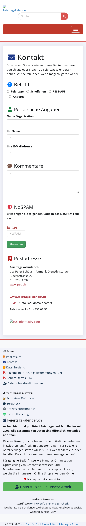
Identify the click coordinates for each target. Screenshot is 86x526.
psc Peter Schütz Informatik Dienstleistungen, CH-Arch (51, 524)
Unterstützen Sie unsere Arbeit (45, 486)
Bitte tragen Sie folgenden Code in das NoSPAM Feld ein (43, 216)
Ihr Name (13, 131)
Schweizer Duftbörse (20, 398)
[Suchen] (64, 16)
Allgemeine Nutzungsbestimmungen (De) (34, 373)
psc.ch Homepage (18, 414)
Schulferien (38, 91)
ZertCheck (13, 403)
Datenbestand (15, 367)
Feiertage (17, 91)
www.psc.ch (18, 284)
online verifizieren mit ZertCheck (49, 503)
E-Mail (14, 303)
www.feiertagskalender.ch (28, 297)
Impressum (13, 357)
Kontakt (11, 362)
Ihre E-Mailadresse (19, 146)
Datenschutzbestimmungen (26, 383)
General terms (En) (19, 378)
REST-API (59, 91)
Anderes (18, 96)
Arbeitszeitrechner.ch (21, 409)
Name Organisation (20, 116)
